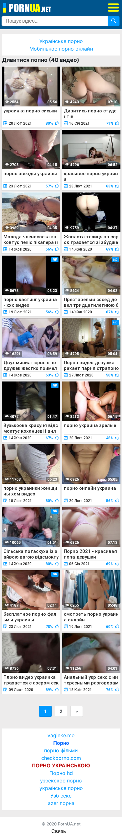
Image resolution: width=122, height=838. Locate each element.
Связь (58, 831)
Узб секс (61, 795)
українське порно (61, 788)
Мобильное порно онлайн (61, 49)
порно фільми (61, 750)
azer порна (61, 803)
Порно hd (61, 773)
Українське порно (61, 41)
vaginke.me (61, 735)
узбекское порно (61, 780)
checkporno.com (61, 758)
